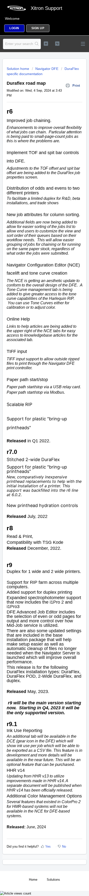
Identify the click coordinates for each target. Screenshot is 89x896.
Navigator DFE (46, 69)
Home (33, 879)
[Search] (37, 44)
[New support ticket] (45, 43)
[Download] (35, 457)
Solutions (53, 879)
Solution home (18, 69)
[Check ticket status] (57, 43)
